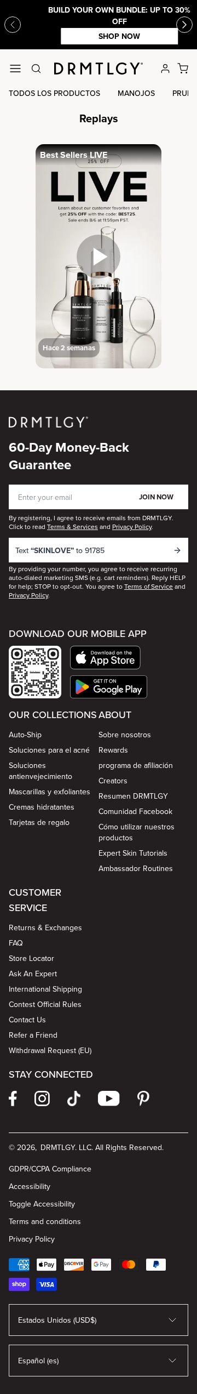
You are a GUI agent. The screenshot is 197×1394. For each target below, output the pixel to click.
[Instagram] (42, 1098)
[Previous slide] (12, 24)
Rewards (113, 749)
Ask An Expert (33, 973)
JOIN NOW (156, 497)
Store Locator (31, 958)
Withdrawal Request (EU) (50, 1050)
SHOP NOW (98, 36)
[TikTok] (73, 1098)
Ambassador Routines (136, 868)
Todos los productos (54, 93)
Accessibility (29, 1186)
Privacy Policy (32, 1238)
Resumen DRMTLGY (133, 795)
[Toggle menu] (15, 68)
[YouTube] (109, 1098)
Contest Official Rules (45, 1004)
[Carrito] (182, 68)
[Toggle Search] (36, 68)
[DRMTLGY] (98, 68)
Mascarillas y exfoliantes (49, 791)
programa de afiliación (136, 765)
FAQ (16, 942)
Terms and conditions (45, 1221)
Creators (113, 780)
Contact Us (27, 1019)
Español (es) (38, 1360)
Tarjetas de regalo (39, 822)
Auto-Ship (25, 734)
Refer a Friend (33, 1034)
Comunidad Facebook (135, 811)
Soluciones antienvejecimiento (40, 771)
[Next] (184, 24)
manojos (136, 93)
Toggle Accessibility (42, 1203)
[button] (108, 657)
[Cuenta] (165, 68)
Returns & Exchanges (45, 927)
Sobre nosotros (125, 734)
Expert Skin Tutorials (133, 852)
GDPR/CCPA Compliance (50, 1168)
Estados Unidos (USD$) (57, 1320)
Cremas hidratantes (41, 806)
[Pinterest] (143, 1098)
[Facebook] (13, 1098)
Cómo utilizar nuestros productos (137, 832)
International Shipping (45, 988)
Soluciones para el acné (49, 749)
